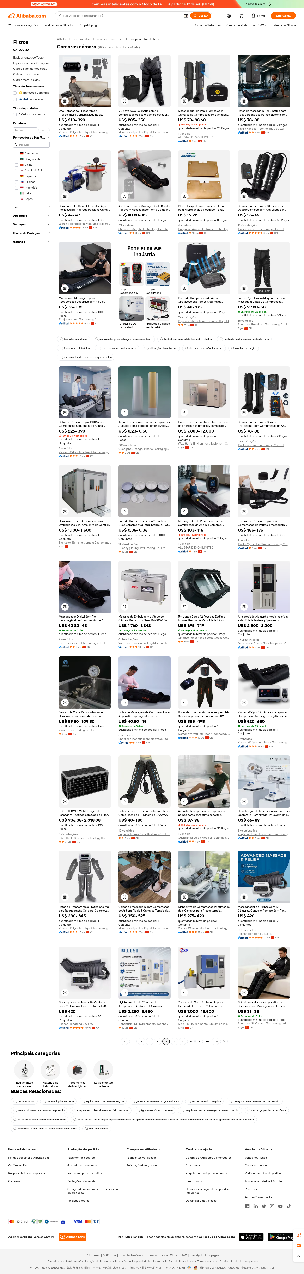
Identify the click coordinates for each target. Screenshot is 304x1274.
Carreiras (14, 1181)
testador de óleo (98, 1128)
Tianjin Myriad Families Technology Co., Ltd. (264, 544)
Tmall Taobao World (131, 1255)
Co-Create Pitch (18, 1165)
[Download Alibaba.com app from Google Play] (282, 1237)
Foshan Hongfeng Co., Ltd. (255, 933)
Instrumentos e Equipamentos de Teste (98, 39)
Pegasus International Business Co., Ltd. (203, 321)
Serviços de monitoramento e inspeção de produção (92, 1190)
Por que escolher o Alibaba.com (28, 1157)
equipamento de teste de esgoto (105, 1101)
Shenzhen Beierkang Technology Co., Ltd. (264, 324)
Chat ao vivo (193, 1165)
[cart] (242, 16)
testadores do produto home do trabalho (188, 339)
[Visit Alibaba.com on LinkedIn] (255, 1206)
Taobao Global (169, 1255)
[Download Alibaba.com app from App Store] (251, 1237)
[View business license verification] (189, 1268)
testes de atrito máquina (206, 1101)
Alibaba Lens (31, 1236)
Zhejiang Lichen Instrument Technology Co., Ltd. (264, 834)
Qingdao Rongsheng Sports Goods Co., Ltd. (204, 637)
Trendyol (196, 1255)
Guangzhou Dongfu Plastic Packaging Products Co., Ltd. (144, 449)
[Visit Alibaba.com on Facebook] (247, 1206)
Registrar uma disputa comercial (206, 1173)
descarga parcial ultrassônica (268, 1110)
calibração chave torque (162, 348)
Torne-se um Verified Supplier (264, 1181)
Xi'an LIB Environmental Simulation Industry (204, 1023)
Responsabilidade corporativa (27, 1173)
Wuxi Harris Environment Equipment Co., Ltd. (204, 443)
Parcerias (251, 1189)
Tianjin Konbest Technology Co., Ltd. (261, 128)
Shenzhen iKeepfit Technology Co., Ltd (143, 229)
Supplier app (134, 1236)
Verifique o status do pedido (263, 1173)
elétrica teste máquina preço (206, 348)
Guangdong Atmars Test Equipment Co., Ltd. (264, 643)
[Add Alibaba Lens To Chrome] (72, 1237)
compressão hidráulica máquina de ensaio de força (47, 1128)
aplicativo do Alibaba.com (217, 1236)
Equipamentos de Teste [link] (145, 39)
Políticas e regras (78, 1200)
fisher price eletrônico (77, 348)
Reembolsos (194, 1181)
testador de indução (75, 339)
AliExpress (93, 1255)
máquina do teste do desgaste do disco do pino (212, 1110)
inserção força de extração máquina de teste (125, 339)
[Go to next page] (224, 1041)
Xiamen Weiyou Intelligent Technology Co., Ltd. (85, 132)
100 (216, 1041)
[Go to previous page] (124, 1041)
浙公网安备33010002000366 (219, 1267)
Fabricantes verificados (142, 1157)
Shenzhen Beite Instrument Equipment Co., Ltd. (85, 542)
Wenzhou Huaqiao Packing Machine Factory (144, 643)
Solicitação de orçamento (143, 1165)
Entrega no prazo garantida (84, 1173)
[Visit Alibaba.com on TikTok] (288, 1206)
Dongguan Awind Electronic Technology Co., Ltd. (204, 229)
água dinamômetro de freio (157, 1110)
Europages (212, 1255)
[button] (186, 15)
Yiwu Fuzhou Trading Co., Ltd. (77, 730)
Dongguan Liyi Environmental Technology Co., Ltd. (144, 1023)
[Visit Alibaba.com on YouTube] (280, 1206)
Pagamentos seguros (81, 1157)
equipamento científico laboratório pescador (103, 1110)
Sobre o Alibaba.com (22, 1149)
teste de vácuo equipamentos (119, 348)
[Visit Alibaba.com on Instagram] (272, 1206)
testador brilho (26, 1101)
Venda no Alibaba (256, 1157)
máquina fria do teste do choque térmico (88, 357)
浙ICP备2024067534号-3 (257, 1267)
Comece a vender (256, 1165)
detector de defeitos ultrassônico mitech (42, 1119)
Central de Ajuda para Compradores (209, 1157)
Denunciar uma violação (201, 1200)
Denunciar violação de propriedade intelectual (208, 1190)
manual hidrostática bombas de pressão (41, 1110)
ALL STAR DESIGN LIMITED (195, 137)
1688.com (109, 1255)
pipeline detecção (245, 348)
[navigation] (31, 541)
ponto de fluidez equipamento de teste (246, 339)
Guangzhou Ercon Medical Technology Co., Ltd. (204, 837)
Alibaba (61, 39)
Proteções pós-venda (81, 1181)
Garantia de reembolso (82, 1165)
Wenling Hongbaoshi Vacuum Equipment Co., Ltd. (85, 223)
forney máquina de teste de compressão (256, 1101)
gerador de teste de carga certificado (158, 1101)
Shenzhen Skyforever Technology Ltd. (262, 1023)
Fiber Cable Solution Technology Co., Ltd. (85, 838)
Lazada (152, 1255)
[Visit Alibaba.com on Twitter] (263, 1206)
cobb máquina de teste (60, 1101)
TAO (184, 1255)
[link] (298, 1234)
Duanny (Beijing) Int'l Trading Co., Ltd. (142, 548)
